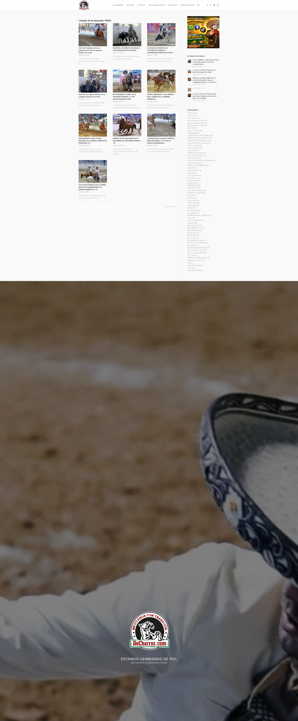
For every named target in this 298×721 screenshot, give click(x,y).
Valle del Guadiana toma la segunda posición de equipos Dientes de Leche (90, 50)
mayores (190, 223)
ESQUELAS (191, 183)
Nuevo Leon (192, 238)
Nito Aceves (192, 233)
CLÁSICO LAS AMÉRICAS (196, 165)
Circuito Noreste (193, 163)
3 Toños (190, 115)
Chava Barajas (193, 158)
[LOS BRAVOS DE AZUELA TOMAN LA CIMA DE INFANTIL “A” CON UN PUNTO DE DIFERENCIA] (161, 125)
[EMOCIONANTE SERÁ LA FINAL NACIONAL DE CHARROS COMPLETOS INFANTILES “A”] (93, 125)
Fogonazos (191, 200)
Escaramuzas (192, 180)
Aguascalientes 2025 (195, 125)
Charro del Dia (193, 148)
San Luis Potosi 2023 (195, 250)
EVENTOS (191, 188)
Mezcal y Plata (193, 225)
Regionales (191, 245)
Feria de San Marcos (195, 190)
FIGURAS (190, 195)
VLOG (189, 268)
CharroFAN (191, 150)
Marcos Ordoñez (194, 220)
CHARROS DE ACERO (195, 153)
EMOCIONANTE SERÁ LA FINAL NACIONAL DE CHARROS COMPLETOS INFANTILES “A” (93, 140)
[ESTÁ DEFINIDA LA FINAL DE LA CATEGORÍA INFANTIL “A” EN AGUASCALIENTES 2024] (127, 81)
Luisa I (189, 218)
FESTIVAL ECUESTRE (195, 193)
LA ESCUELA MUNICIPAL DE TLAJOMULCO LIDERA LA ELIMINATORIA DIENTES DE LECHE (160, 50)
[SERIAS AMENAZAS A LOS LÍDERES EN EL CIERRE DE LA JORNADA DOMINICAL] (161, 81)
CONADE (190, 168)
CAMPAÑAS (191, 133)
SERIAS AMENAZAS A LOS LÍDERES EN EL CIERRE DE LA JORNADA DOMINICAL (160, 96)
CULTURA (191, 173)
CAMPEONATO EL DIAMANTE (198, 138)
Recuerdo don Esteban (196, 243)
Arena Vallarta (193, 130)
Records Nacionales (195, 240)
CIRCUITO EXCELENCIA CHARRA (199, 160)
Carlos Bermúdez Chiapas (197, 143)
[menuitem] (117, 5)
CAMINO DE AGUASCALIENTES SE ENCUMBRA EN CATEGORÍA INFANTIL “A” (127, 140)
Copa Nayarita (193, 170)
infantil (190, 208)
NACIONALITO (192, 230)
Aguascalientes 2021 (195, 120)
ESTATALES (191, 185)
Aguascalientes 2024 (195, 123)
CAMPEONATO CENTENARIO (198, 135)
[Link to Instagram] (210, 5)
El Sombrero (192, 178)
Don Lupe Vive (193, 175)
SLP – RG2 (191, 255)
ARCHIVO (190, 128)
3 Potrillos (191, 113)
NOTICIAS (191, 235)
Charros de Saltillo (194, 155)
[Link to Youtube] (214, 5)
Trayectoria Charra (194, 260)
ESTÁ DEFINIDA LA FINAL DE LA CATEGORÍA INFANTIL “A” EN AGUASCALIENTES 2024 (124, 96)
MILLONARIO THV (194, 228)
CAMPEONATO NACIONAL (197, 140)
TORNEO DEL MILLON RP (197, 258)
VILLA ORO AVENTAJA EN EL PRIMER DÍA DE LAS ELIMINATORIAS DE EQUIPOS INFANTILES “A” (92, 187)
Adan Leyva (192, 118)
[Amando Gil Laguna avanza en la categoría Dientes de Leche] (93, 81)
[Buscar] (198, 5)
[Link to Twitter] (217, 5)
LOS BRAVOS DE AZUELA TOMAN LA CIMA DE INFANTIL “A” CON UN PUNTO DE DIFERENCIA (160, 140)
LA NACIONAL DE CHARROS (198, 215)
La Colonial (191, 213)
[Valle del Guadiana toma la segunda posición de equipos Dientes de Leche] (93, 34)
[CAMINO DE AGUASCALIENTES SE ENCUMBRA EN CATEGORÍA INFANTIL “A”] (127, 125)
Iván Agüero (192, 210)
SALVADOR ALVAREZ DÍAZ (197, 248)
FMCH (189, 198)
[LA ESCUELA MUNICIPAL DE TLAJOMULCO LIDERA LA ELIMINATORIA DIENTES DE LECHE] (161, 34)
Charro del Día (193, 145)
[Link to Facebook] (207, 5)
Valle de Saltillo (193, 265)
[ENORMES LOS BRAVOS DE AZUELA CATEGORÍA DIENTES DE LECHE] (127, 34)
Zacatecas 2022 (193, 270)
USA (189, 263)
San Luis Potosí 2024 (195, 253)
